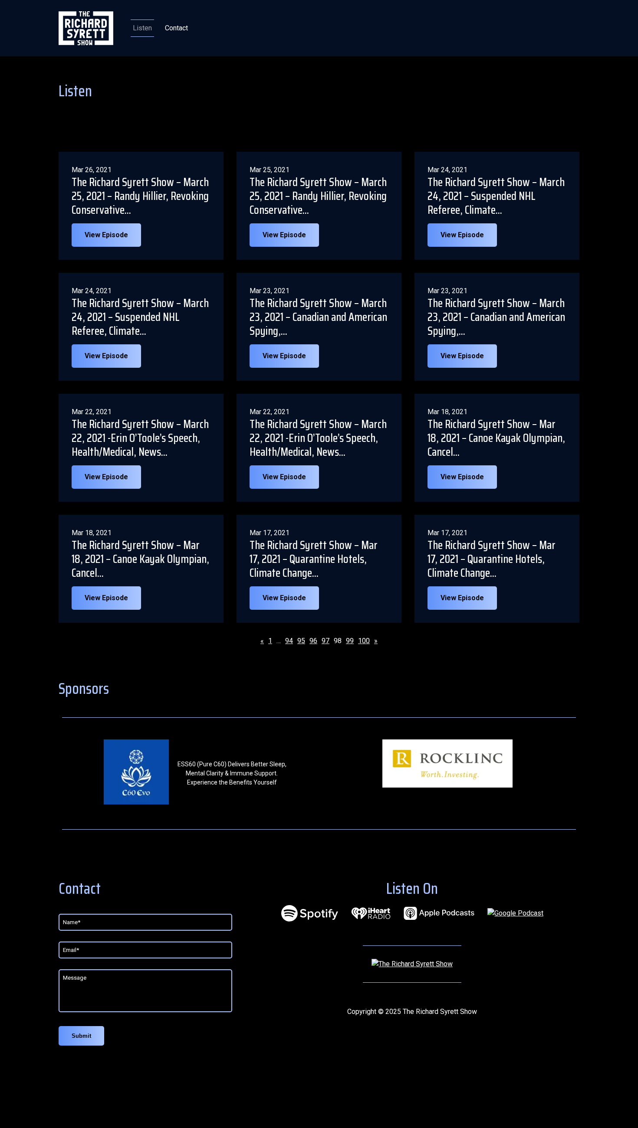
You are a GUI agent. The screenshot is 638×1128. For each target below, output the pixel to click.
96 (313, 641)
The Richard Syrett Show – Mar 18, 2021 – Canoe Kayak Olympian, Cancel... (496, 438)
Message (74, 977)
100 (364, 641)
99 (350, 641)
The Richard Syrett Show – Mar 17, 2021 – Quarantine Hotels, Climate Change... (314, 559)
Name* (71, 922)
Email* (71, 950)
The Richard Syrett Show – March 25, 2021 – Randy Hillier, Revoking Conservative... (140, 196)
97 (325, 641)
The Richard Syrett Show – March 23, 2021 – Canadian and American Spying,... (318, 317)
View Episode (106, 235)
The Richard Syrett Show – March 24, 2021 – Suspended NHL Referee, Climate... (496, 196)
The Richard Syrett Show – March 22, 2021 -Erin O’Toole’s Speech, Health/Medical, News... (140, 438)
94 (289, 641)
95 (301, 641)
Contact (176, 28)
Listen (142, 28)
